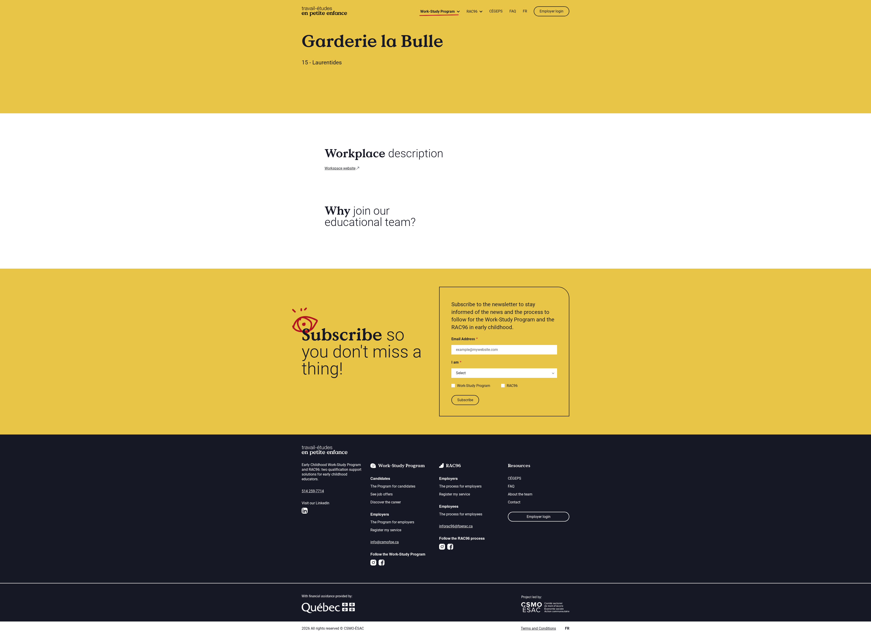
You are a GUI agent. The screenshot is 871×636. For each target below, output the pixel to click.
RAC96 (512, 386)
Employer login (551, 11)
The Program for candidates (392, 486)
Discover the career (385, 502)
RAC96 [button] (472, 11)
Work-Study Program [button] (438, 11)
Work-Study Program (473, 386)
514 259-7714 (313, 491)
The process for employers (460, 486)
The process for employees (460, 514)
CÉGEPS (496, 11)
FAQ (512, 11)
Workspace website (340, 168)
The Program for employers (392, 522)
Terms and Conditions (538, 628)
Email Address (463, 339)
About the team (520, 494)
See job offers (381, 494)
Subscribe (465, 400)
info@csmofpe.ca (384, 542)
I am (455, 362)
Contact (514, 502)
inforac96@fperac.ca (456, 526)
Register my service (385, 530)
